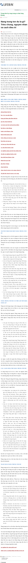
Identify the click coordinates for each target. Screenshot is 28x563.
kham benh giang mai (6, 134)
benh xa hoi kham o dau (7, 131)
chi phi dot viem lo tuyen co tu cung (10, 173)
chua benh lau (4, 167)
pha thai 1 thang (5, 163)
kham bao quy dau (5, 160)
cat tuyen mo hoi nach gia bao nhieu (10, 125)
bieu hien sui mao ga (6, 141)
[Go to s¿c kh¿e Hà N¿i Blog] (7, 4)
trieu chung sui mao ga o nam (8, 137)
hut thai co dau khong (6, 128)
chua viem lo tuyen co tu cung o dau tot (11, 170)
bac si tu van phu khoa (6, 115)
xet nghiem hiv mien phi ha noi (8, 547)
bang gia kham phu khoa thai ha (9, 118)
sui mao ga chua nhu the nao (8, 144)
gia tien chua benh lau (6, 121)
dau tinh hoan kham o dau (7, 157)
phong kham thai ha (6, 112)
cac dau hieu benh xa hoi (7, 147)
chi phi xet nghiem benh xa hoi (8, 154)
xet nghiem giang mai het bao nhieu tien (11, 150)
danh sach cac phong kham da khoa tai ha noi (12, 550)
